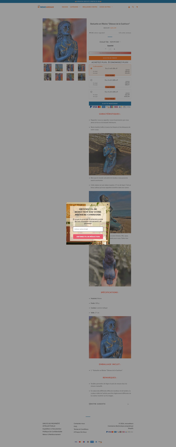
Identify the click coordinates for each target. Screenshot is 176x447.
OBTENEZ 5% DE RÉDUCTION (88, 236)
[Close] (107, 204)
